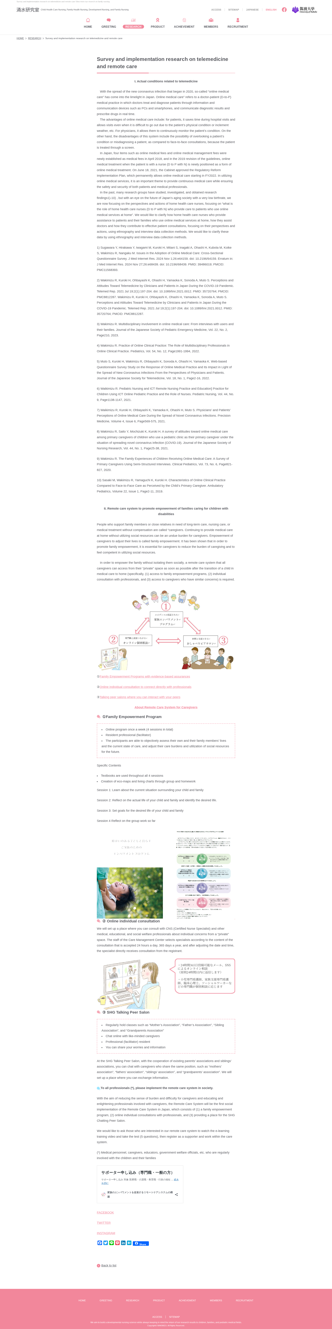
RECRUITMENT (244, 1300)
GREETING (106, 1300)
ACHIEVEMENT (187, 1300)
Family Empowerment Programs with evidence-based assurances (145, 676)
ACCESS (216, 9)
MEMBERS (216, 1300)
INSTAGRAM (106, 1233)
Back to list (108, 1265)
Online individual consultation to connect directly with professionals (145, 687)
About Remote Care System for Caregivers (166, 707)
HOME (20, 38)
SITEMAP (233, 9)
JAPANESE (252, 9)
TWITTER (104, 1222)
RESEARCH (34, 38)
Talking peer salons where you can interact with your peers (140, 697)
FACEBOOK (105, 1212)
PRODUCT (159, 1300)
